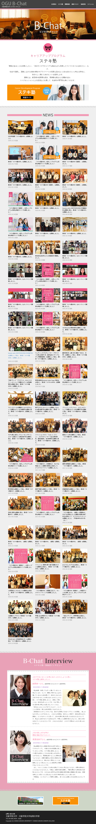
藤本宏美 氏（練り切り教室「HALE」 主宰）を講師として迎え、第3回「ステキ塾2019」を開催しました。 (74, 355)
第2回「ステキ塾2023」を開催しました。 (47, 208)
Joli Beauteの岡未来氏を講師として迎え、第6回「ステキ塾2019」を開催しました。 (74, 329)
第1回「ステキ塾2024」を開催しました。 (20, 185)
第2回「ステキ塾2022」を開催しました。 (20, 256)
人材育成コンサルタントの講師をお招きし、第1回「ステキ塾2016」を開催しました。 (20, 592)
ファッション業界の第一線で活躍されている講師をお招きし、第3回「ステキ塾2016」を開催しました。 (47, 566)
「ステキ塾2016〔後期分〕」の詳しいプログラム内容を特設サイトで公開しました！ (20, 567)
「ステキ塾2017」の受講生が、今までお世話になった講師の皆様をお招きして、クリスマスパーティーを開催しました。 (47, 466)
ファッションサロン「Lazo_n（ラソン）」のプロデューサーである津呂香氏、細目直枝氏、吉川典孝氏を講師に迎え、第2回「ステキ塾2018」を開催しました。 (47, 438)
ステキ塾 (60, 4)
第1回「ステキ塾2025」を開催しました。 (20, 161)
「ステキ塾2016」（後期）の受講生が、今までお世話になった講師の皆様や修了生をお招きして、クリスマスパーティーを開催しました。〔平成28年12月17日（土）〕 (74, 516)
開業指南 (67, 4)
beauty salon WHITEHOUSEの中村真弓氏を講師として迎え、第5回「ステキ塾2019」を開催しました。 (20, 355)
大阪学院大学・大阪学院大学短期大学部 (23, 816)
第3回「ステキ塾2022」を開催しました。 (74, 233)
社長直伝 (53, 4)
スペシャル (91, 4)
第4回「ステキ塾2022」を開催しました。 (47, 233)
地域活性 (83, 4)
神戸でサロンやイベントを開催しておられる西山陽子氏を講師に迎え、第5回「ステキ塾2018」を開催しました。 (47, 409)
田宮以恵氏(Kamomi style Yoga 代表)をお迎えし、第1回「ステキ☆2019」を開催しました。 (47, 382)
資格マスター (75, 4)
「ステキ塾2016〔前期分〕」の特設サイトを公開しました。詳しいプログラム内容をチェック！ (74, 592)
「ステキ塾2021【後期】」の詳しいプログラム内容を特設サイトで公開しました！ (47, 281)
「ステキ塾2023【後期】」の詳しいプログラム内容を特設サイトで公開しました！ (20, 210)
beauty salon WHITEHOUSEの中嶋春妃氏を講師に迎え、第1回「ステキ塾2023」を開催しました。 (74, 210)
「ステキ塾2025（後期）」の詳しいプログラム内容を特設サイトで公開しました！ (47, 138)
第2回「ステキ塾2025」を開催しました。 (74, 136)
